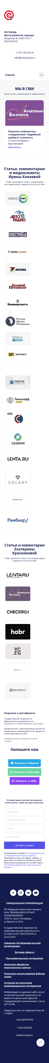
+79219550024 (24, 1027)
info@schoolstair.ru (24, 1035)
